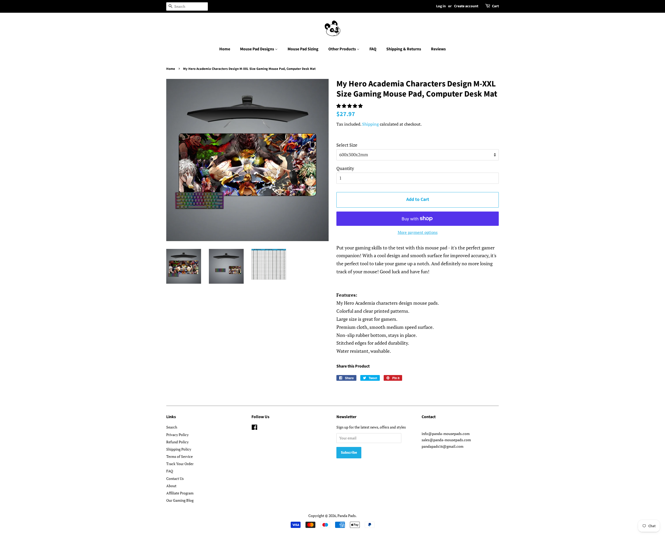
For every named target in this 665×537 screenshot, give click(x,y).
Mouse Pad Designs (257, 49)
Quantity (345, 168)
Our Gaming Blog (180, 500)
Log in (441, 6)
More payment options (418, 232)
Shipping (370, 124)
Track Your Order (180, 463)
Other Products (342, 49)
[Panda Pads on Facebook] (254, 428)
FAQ (372, 49)
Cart (495, 6)
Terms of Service (179, 456)
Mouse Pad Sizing (303, 49)
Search (171, 427)
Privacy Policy (177, 434)
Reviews (438, 49)
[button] (350, 106)
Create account (466, 6)
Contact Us (175, 478)
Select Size (346, 145)
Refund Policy (177, 441)
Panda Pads (346, 515)
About (171, 485)
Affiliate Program (180, 493)
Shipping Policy (178, 449)
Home (224, 49)
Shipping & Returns (403, 49)
